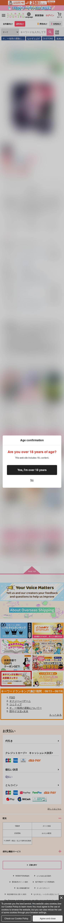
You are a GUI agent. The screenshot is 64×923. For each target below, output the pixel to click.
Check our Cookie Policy (16, 918)
